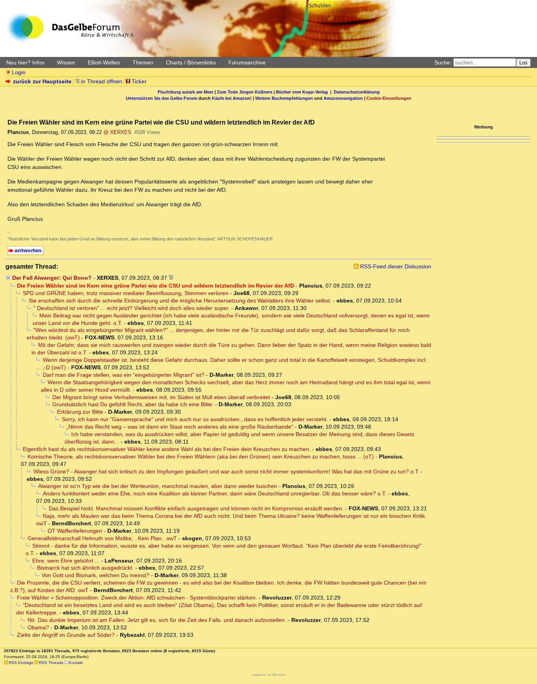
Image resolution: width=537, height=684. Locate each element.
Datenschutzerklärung (357, 92)
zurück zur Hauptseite (42, 81)
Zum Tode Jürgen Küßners (244, 92)
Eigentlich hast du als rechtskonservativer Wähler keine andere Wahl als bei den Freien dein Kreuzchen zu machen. (167, 449)
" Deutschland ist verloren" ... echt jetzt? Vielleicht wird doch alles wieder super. (131, 308)
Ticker (139, 81)
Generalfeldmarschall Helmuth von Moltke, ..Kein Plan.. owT (102, 538)
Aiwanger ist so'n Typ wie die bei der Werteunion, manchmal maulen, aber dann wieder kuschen (157, 486)
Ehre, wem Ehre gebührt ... (65, 560)
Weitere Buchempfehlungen (284, 98)
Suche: (443, 62)
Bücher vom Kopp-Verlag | (305, 92)
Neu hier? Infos (25, 62)
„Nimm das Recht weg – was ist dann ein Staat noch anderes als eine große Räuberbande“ (179, 427)
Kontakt (76, 662)
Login (19, 72)
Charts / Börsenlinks (191, 62)
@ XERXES (117, 132)
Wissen (66, 62)
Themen (142, 62)
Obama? (38, 627)
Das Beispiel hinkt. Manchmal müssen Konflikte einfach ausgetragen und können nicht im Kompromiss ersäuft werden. (196, 508)
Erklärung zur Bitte (80, 412)
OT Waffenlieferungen (75, 531)
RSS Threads (51, 662)
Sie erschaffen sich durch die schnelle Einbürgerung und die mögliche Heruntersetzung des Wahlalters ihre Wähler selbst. (180, 300)
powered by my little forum (268, 674)
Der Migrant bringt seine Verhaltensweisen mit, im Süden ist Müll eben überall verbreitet (161, 397)
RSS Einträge (21, 662)
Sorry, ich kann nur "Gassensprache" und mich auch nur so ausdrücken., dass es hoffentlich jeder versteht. (195, 419)
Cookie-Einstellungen (388, 98)
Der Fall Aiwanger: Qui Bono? (52, 278)
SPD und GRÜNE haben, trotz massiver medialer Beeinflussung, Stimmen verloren (125, 293)
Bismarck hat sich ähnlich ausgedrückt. (85, 568)
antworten (28, 250)
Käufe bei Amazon (231, 98)
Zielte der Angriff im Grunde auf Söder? (66, 635)
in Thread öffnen (101, 81)
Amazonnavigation (343, 98)
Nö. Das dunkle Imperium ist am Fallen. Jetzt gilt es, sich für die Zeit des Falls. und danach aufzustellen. (157, 620)
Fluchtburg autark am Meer (185, 92)
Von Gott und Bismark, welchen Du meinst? (95, 575)
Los (523, 63)
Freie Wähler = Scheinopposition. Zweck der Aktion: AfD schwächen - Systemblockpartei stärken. (137, 597)
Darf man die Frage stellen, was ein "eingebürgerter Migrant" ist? (123, 375)
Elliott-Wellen (104, 62)
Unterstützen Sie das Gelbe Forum (161, 98)
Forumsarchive (247, 62)
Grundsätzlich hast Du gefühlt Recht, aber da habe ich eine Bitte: (132, 404)
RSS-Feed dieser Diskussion (395, 266)
